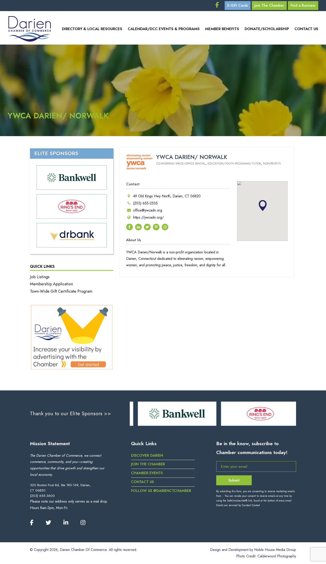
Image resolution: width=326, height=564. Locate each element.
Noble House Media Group (275, 549)
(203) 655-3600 (42, 495)
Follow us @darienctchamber (161, 490)
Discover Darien (147, 455)
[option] (171, 413)
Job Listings (39, 277)
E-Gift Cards (237, 5)
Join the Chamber (148, 464)
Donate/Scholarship (267, 28)
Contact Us (306, 28)
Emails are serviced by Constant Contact (238, 505)
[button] (262, 205)
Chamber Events (147, 473)
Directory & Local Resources (92, 28)
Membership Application (51, 284)
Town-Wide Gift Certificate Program (61, 291)
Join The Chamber (269, 5)
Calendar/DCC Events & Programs (164, 28)
